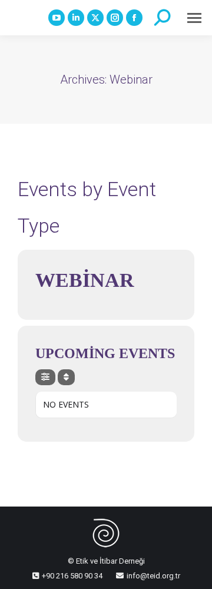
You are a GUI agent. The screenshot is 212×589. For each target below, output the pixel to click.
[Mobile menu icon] (194, 17)
